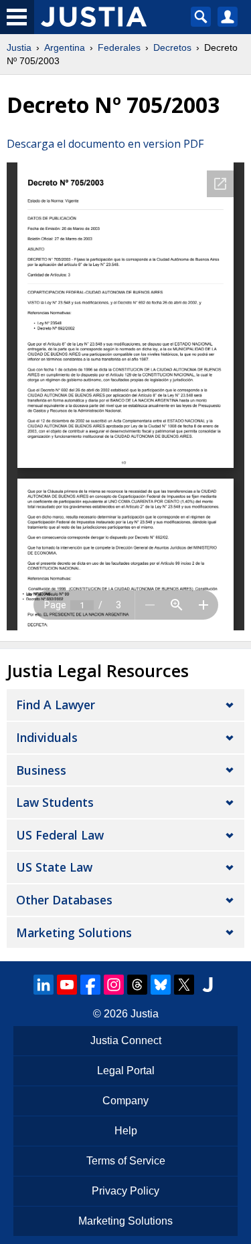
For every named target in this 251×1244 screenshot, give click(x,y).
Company (125, 1100)
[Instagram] (114, 985)
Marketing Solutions (74, 932)
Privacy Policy (125, 1191)
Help (125, 1130)
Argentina (64, 47)
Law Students (55, 802)
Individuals (47, 737)
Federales (119, 47)
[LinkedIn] (43, 985)
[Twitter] (184, 985)
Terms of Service (125, 1160)
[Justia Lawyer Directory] (207, 985)
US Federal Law (60, 835)
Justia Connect (125, 1040)
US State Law (54, 867)
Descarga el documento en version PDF (105, 143)
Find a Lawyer (55, 705)
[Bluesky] (161, 985)
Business (41, 770)
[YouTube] (67, 985)
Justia (19, 47)
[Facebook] (90, 985)
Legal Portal (126, 1070)
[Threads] (137, 985)
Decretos (172, 47)
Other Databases (64, 900)
